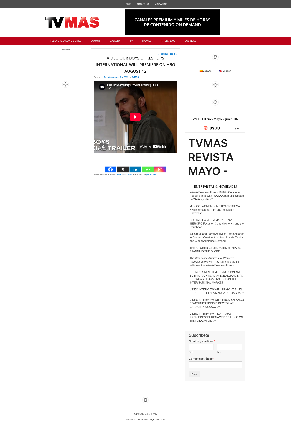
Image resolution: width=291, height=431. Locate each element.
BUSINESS (190, 40)
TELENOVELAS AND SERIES (65, 40)
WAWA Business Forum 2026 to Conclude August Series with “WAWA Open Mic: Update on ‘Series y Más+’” (217, 196)
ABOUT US (143, 4)
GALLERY (115, 40)
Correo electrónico (201, 358)
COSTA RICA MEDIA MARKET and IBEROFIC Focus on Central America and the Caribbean (217, 224)
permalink (151, 174)
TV (131, 40)
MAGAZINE (161, 4)
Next (173, 54)
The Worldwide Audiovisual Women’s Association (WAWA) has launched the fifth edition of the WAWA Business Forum (215, 262)
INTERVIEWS (168, 40)
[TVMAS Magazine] (72, 22)
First (191, 352)
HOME (127, 4)
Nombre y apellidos (202, 341)
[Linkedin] (135, 169)
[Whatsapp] (148, 169)
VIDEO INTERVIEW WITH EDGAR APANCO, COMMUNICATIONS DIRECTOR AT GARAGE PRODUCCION (217, 303)
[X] (123, 169)
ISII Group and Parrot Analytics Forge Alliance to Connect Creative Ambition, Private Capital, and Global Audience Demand (217, 237)
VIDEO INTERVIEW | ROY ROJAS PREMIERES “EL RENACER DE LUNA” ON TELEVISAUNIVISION (216, 317)
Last (219, 352)
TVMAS (135, 77)
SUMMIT (95, 40)
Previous (162, 54)
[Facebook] (110, 169)
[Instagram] (160, 169)
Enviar (194, 374)
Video (119, 174)
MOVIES (146, 40)
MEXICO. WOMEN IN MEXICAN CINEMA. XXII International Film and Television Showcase (215, 210)
